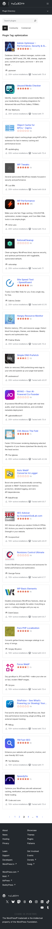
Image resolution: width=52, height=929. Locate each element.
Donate (31, 860)
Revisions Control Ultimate (30, 552)
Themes (30, 834)
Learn (4, 851)
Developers (7, 860)
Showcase (32, 830)
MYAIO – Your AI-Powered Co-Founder (28, 392)
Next (42, 816)
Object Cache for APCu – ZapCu (26, 126)
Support (5, 855)
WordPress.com (10, 872)
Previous (9, 816)
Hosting (5, 839)
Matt (5, 876)
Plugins (30, 839)
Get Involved (33, 851)
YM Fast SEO (23, 740)
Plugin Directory (8, 11)
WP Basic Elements (27, 588)
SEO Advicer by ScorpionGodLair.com (29, 514)
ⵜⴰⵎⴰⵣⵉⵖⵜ (13, 896)
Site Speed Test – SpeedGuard (25, 281)
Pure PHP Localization (28, 628)
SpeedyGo (22, 776)
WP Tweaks (23, 164)
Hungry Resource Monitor (30, 316)
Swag (31, 864)
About (5, 830)
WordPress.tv (9, 864)
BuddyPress (9, 885)
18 (37, 817)
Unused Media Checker (29, 85)
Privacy (5, 843)
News (4, 834)
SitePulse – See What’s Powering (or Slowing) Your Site (31, 702)
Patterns (31, 843)
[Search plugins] (35, 20)
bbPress (7, 880)
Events (30, 855)
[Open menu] (48, 3)
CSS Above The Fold (27, 431)
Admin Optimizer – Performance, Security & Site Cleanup (32, 44)
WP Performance (26, 200)
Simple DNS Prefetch (28, 355)
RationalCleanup (25, 240)
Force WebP (23, 664)
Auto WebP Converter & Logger (27, 471)
